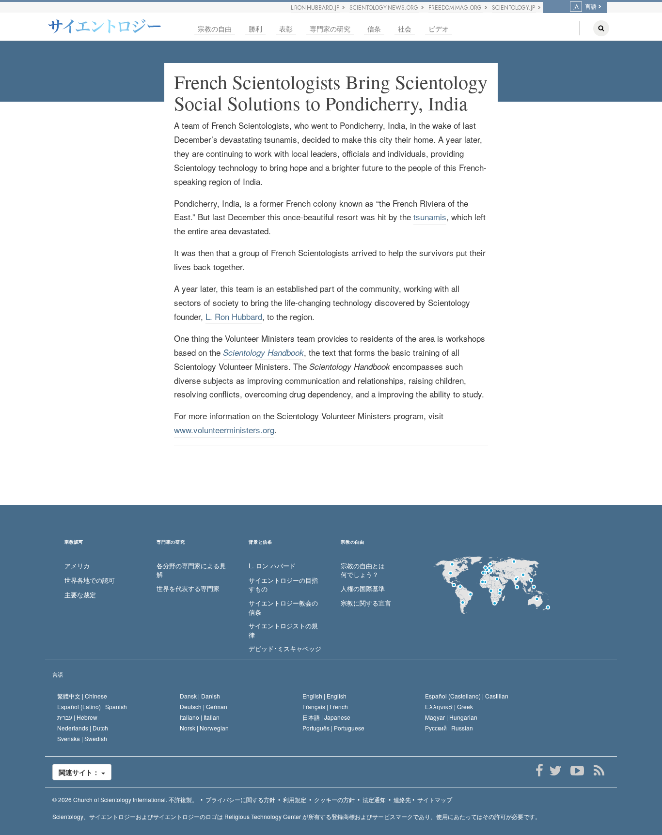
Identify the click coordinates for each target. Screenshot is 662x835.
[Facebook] (539, 770)
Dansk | (200, 696)
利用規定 (294, 799)
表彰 (286, 28)
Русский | (449, 728)
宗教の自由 (215, 28)
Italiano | (200, 717)
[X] (555, 770)
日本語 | (326, 717)
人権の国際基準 (363, 588)
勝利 (255, 28)
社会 (404, 28)
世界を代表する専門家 (188, 588)
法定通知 (374, 799)
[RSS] (598, 770)
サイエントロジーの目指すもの (283, 585)
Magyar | (451, 717)
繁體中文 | (82, 696)
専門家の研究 (330, 28)
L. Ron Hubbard (233, 316)
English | (324, 696)
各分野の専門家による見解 (191, 570)
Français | (325, 706)
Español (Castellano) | (466, 696)
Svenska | (82, 738)
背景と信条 (260, 542)
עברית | (77, 717)
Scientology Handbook (263, 352)
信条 (374, 28)
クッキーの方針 (334, 799)
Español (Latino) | (92, 706)
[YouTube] (576, 770)
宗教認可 (73, 542)
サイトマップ (434, 799)
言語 (57, 674)
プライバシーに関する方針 (240, 799)
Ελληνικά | (449, 706)
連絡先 (402, 799)
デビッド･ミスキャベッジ (285, 648)
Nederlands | (82, 728)
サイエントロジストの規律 (283, 630)
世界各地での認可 (89, 580)
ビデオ (438, 28)
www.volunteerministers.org (224, 430)
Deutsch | (203, 706)
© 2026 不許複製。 (125, 799)
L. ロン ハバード (272, 566)
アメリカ (77, 566)
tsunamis (429, 217)
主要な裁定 (80, 595)
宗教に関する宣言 (366, 603)
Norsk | (204, 728)
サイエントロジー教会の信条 (283, 608)
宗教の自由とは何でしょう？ (363, 570)
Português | (333, 728)
